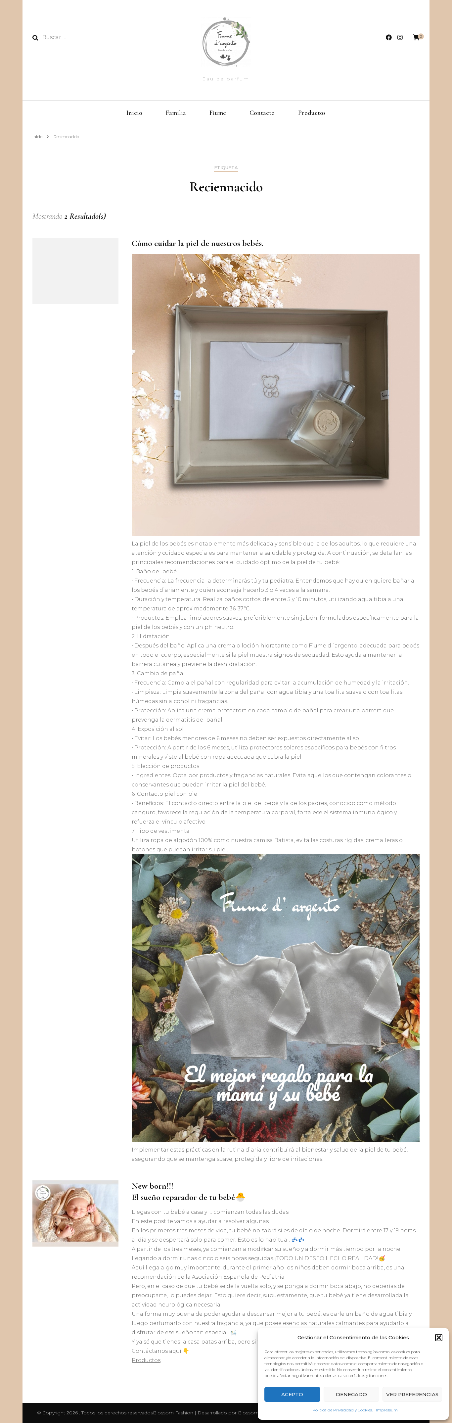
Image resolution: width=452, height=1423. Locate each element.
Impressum (387, 1409)
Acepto (292, 1394)
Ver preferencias (412, 1394)
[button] (438, 1337)
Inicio (134, 113)
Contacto (262, 113)
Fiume (217, 113)
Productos (312, 113)
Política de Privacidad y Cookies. (342, 1409)
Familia (176, 113)
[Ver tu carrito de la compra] (416, 37)
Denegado (351, 1394)
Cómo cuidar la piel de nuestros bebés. (197, 243)
